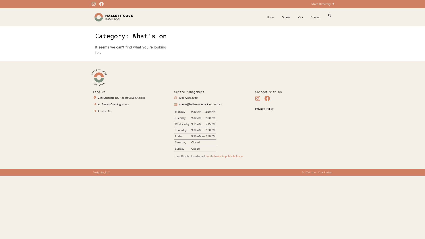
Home (270, 17)
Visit (300, 17)
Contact (315, 17)
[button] (329, 15)
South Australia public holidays (224, 156)
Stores (286, 17)
